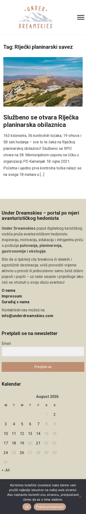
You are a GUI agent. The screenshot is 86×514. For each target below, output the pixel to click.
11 (14, 433)
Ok (27, 507)
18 (14, 443)
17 (6, 443)
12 (22, 433)
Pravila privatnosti (50, 507)
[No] (80, 496)
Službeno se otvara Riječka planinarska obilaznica (41, 121)
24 (6, 452)
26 (22, 452)
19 (22, 443)
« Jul (6, 470)
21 (38, 443)
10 (6, 433)
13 (30, 433)
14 (38, 433)
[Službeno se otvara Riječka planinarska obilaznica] (42, 81)
